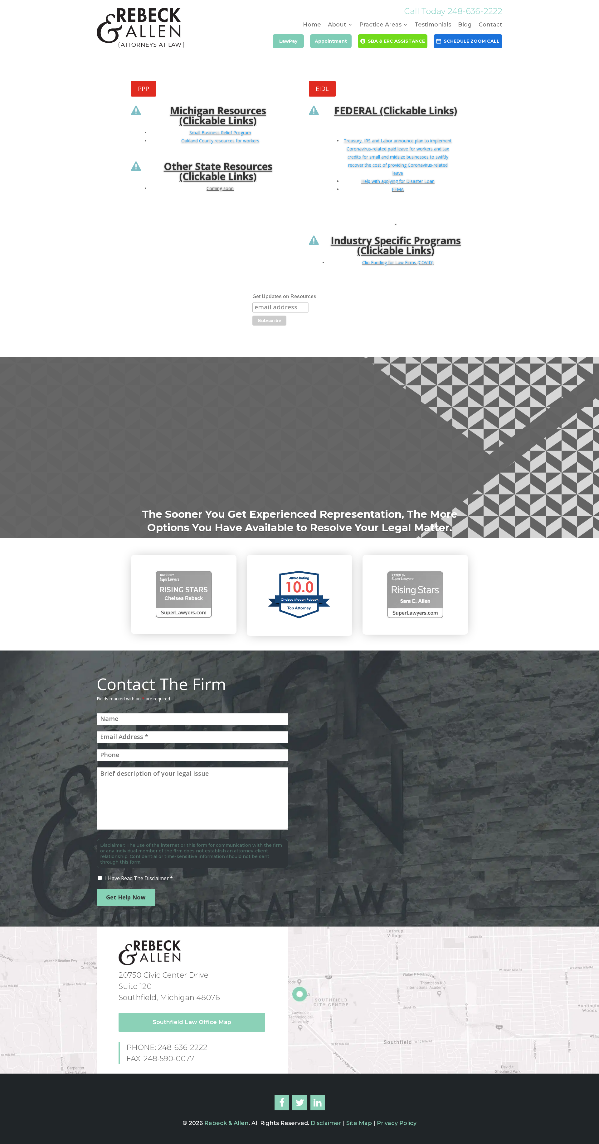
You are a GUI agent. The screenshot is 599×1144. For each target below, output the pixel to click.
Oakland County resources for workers (220, 141)
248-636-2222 (475, 11)
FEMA (398, 189)
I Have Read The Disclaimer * (139, 878)
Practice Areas (380, 25)
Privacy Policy (396, 1123)
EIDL (322, 88)
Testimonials (433, 25)
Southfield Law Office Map (192, 1022)
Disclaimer (325, 1123)
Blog (465, 25)
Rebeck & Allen (226, 1123)
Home (312, 25)
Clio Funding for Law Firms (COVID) (398, 262)
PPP (143, 88)
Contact (490, 25)
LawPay (288, 41)
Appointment (331, 41)
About (337, 25)
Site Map (359, 1123)
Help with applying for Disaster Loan (398, 181)
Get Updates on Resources (284, 296)
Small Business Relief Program (220, 133)
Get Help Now (125, 897)
